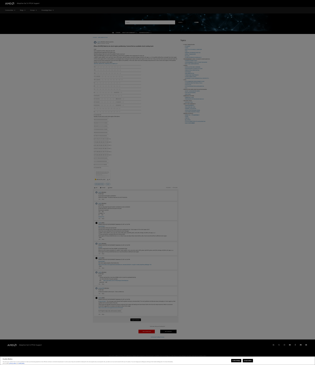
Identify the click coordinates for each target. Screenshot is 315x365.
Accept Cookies (248, 360)
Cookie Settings (236, 360)
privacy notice (12, 363)
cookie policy (21, 363)
